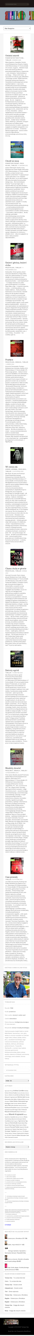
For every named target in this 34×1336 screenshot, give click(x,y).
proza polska (9, 268)
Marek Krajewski (16, 1114)
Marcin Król (20, 1112)
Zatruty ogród (12, 670)
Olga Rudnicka (21, 1121)
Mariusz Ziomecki (20, 1117)
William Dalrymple (21, 1135)
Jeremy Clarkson (22, 1103)
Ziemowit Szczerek (13, 1137)
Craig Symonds (13, 1097)
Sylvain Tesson (23, 1129)
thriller (8, 60)
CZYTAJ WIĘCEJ (8, 1225)
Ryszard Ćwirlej (14, 1127)
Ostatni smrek (12, 55)
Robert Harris (19, 1125)
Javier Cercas (14, 1103)
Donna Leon (21, 1097)
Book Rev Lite (12, 1331)
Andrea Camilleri (18, 1090)
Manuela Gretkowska (11, 1112)
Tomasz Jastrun (8, 1133)
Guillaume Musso (21, 1099)
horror (7, 469)
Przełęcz (9, 359)
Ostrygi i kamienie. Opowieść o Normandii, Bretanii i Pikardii (15, 1252)
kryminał (14, 469)
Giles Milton (14, 1099)
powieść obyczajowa (12, 163)
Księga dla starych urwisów (17, 1311)
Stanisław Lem (8, 1129)
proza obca (22, 469)
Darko (6, 1281)
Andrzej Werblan (21, 1093)
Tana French (19, 1131)
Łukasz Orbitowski (22, 1110)
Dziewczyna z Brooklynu (15, 1238)
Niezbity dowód (13, 768)
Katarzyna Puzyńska (10, 1107)
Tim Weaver (26, 1131)
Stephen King (15, 1129)
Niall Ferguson (14, 1121)
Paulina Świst (21, 1123)
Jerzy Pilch (8, 1105)
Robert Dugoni (12, 1125)
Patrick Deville (14, 1123)
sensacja (18, 362)
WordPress (27, 1331)
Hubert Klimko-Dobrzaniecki (18, 1101)
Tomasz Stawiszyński (18, 1133)
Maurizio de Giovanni (17, 1119)
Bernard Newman (21, 1095)
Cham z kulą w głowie (15, 568)
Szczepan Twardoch (10, 1131)
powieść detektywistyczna (14, 58)
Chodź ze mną (12, 161)
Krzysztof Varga (13, 1110)
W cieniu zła (11, 467)
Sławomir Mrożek (23, 1127)
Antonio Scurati (12, 1095)
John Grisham (14, 1105)
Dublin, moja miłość (13, 1245)
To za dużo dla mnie (19, 1278)
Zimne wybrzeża (13, 1291)
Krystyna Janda (20, 1107)
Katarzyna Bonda (22, 1105)
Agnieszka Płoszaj (9, 1091)
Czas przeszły (11, 877)
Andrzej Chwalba (13, 1093)
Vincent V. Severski (11, 1135)
